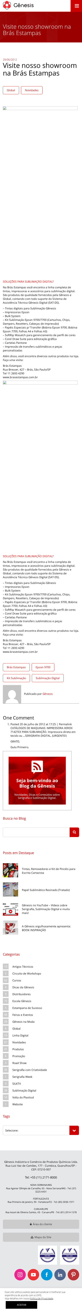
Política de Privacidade (41, 1298)
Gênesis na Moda (23, 1021)
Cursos (16, 980)
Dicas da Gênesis (23, 987)
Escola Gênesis (21, 1001)
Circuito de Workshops (26, 973)
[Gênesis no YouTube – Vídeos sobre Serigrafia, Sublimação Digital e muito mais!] (41, 900)
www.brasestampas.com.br (20, 377)
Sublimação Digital (48, 678)
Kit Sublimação (16, 678)
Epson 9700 (43, 667)
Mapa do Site (43, 1237)
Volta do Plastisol (23, 1097)
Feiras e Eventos (22, 1015)
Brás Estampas (16, 667)
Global (11, 90)
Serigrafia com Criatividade (29, 1070)
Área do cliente (42, 1224)
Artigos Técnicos (22, 966)
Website (17, 1104)
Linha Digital (20, 1035)
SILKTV (16, 1083)
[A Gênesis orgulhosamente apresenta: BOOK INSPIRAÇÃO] (41, 920)
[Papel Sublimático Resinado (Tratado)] (41, 881)
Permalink (65, 724)
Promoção (18, 1056)
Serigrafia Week (22, 1077)
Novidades (32, 90)
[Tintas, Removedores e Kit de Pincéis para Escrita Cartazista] (41, 862)
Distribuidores (21, 994)
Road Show (19, 1063)
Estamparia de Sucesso (27, 1008)
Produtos (18, 1049)
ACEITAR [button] (21, 1304)
